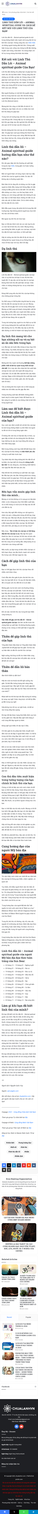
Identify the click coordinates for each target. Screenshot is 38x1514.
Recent (9, 1317)
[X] (9, 1165)
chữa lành (10, 1143)
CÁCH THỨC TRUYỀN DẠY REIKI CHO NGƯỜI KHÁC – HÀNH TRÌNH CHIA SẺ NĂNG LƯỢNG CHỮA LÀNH (24, 1372)
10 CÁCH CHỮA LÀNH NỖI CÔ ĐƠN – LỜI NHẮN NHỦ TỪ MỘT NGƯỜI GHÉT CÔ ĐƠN (28, 1302)
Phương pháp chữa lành (9, 1502)
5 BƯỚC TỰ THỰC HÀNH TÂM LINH (8, 1278)
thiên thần (31, 43)
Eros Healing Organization (19, 1179)
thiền (13, 166)
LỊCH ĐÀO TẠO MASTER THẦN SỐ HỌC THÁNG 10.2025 (24, 1345)
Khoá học (27, 1499)
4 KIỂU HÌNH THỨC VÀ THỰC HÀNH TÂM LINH (9, 1300)
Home (5, 12)
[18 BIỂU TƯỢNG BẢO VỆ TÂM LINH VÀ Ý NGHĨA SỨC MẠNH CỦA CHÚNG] (28, 1269)
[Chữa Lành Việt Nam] (13, 3)
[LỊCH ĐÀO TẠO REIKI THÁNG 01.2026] (8, 1327)
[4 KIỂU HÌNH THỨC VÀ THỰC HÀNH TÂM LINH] (10, 1291)
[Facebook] (4, 1165)
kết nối (14, 1147)
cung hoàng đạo (25, 1143)
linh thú (24, 1147)
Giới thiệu (19, 1506)
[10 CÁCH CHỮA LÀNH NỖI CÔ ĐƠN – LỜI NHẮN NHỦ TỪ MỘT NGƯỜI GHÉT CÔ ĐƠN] (28, 1291)
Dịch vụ (20, 1502)
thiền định (19, 1156)
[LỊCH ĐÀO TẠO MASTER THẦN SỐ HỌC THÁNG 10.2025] (8, 1346)
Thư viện (33, 1502)
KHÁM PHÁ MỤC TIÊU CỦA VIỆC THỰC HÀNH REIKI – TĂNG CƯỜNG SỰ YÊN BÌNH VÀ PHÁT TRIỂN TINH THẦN (24, 1357)
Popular (28, 1317)
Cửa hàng (26, 1502)
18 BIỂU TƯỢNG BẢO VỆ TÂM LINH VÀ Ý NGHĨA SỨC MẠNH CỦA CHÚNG (27, 1279)
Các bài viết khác (8, 19)
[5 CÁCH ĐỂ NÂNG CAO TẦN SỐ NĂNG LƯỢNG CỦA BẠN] (8, 1336)
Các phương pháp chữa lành (17, 12)
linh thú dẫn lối (15, 1152)
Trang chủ (11, 1499)
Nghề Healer (19, 1499)
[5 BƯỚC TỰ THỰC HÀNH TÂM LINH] (10, 1269)
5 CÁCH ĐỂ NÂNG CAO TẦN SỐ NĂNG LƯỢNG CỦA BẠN (25, 1335)
